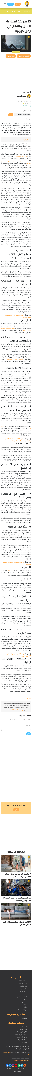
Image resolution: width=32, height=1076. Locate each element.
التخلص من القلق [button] (24, 56)
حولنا (25, 1068)
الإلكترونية (11, 570)
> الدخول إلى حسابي (22, 1037)
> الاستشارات (24, 1002)
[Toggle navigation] (5, 4)
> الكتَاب (26, 1007)
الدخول (18, 4)
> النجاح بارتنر (24, 1029)
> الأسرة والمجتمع (22, 996)
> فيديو (26, 999)
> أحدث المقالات (23, 981)
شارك (10, 114)
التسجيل (10, 4)
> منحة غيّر (25, 1018)
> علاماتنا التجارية (23, 1039)
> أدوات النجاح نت (23, 1010)
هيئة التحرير (21, 96)
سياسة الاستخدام (10, 1068)
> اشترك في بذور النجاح (21, 1032)
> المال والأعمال (23, 986)
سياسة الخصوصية (18, 1068)
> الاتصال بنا (24, 1042)
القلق (20, 103)
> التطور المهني (23, 991)
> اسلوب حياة (24, 988)
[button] (16, 139)
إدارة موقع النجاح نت (18, 710)
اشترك (16, 810)
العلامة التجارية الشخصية (14, 359)
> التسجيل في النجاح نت (21, 1034)
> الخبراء (25, 1004)
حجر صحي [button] (11, 56)
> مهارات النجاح (23, 983)
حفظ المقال (25, 106)
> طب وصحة (24, 994)
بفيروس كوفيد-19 (21, 156)
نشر (28, 734)
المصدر (28, 698)
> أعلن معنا (25, 1026)
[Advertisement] (16, 74)
